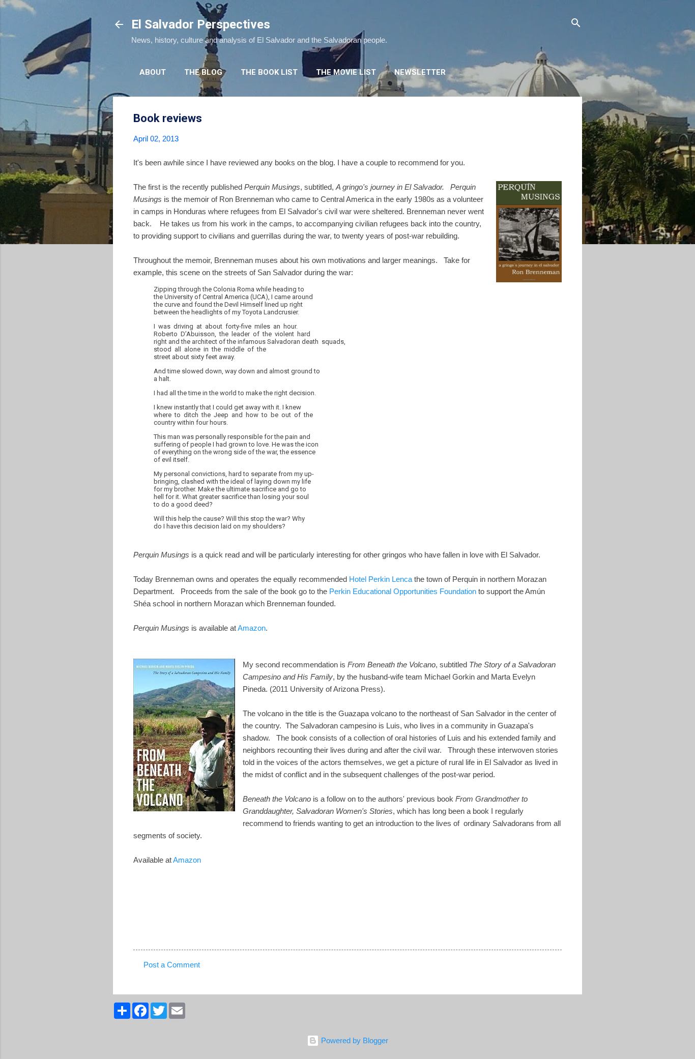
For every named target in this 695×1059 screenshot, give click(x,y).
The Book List (269, 72)
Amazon (252, 628)
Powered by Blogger (353, 1040)
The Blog (203, 72)
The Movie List (346, 72)
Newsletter (420, 72)
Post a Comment (171, 964)
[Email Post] (160, 931)
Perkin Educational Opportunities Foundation (402, 591)
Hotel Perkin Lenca (380, 579)
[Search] (576, 23)
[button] (555, 119)
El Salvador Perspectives (200, 24)
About (152, 72)
